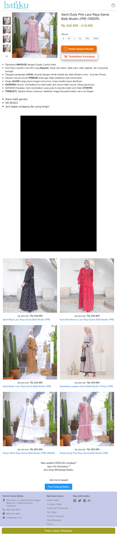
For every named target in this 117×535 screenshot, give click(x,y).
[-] (75, 501)
